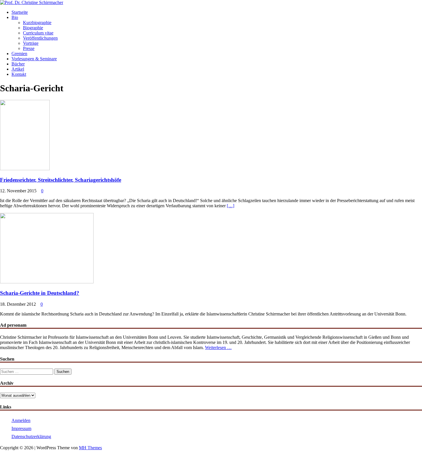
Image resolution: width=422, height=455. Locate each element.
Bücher (18, 63)
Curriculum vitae (38, 32)
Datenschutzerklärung (31, 436)
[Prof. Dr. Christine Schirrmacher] (31, 2)
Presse (28, 48)
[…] (230, 205)
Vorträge (30, 43)
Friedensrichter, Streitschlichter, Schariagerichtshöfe (60, 180)
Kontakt (18, 74)
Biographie (33, 27)
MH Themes (90, 447)
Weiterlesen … (218, 347)
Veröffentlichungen (40, 38)
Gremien (19, 53)
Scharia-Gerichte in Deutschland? (39, 293)
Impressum (21, 428)
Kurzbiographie (37, 22)
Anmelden (20, 420)
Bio (14, 17)
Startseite (19, 12)
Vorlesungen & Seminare (34, 58)
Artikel (17, 69)
